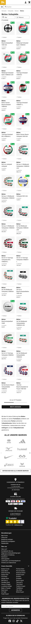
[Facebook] (10, 621)
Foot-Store (4, 576)
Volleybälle (10, 11)
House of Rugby (5, 584)
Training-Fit (19, 582)
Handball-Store (5, 582)
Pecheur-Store (20, 569)
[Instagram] (13, 621)
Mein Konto (4, 535)
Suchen (9, 7)
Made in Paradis (5, 588)
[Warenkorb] (29, 2)
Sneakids (18, 578)
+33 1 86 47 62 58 (15, 489)
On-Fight (3, 592)
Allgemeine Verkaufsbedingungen (10, 553)
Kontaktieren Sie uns (15, 484)
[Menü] (2, 7)
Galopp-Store (5, 578)
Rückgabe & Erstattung (7, 555)
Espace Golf (4, 574)
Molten (4, 41)
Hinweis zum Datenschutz (8, 562)
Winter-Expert (20, 592)
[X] (21, 621)
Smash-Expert (20, 574)
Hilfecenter (4, 537)
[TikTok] (17, 621)
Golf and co (4, 580)
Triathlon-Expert (20, 586)
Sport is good (20, 580)
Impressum (4, 557)
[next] (30, 453)
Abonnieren (15, 610)
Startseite (4, 11)
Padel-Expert (5, 594)
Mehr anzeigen (15, 407)
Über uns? (4, 549)
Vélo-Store (19, 590)
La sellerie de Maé (6, 586)
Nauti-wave (4, 590)
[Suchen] (6, 7)
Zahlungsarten (5, 559)
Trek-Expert (19, 584)
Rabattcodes (4, 543)
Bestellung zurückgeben (15, 514)
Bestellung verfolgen (7, 539)
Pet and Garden (20, 571)
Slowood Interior (20, 573)
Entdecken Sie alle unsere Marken (15, 471)
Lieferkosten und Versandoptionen (11, 561)
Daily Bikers (4, 571)
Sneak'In (18, 576)
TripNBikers (19, 588)
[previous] (1, 453)
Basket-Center (5, 569)
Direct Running (5, 573)
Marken (17, 11)
